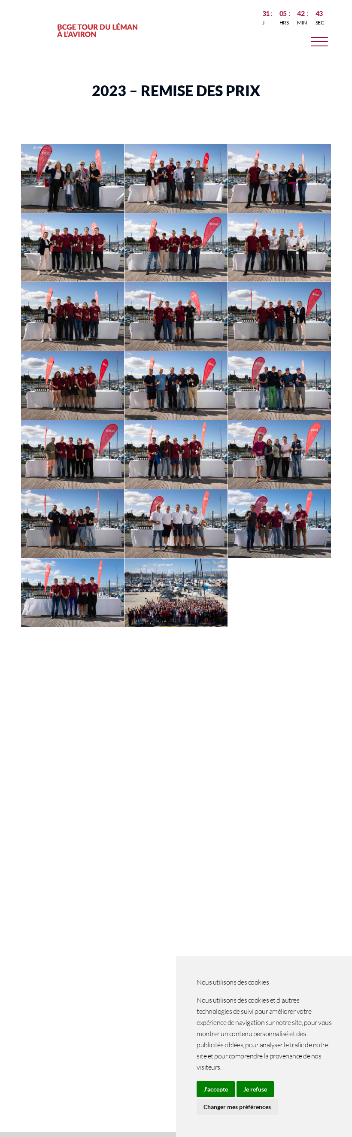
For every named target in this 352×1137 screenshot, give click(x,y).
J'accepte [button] (215, 1089)
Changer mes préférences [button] (237, 1106)
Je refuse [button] (255, 1089)
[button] (319, 43)
